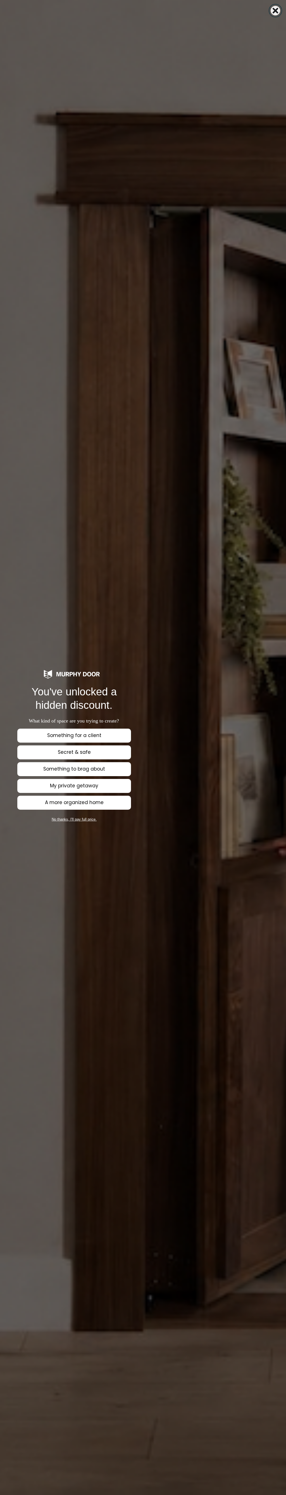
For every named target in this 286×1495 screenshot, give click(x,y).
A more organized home (74, 802)
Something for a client (74, 735)
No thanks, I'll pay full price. (74, 819)
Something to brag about (74, 769)
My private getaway (74, 785)
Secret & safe (74, 752)
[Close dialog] (275, 10)
